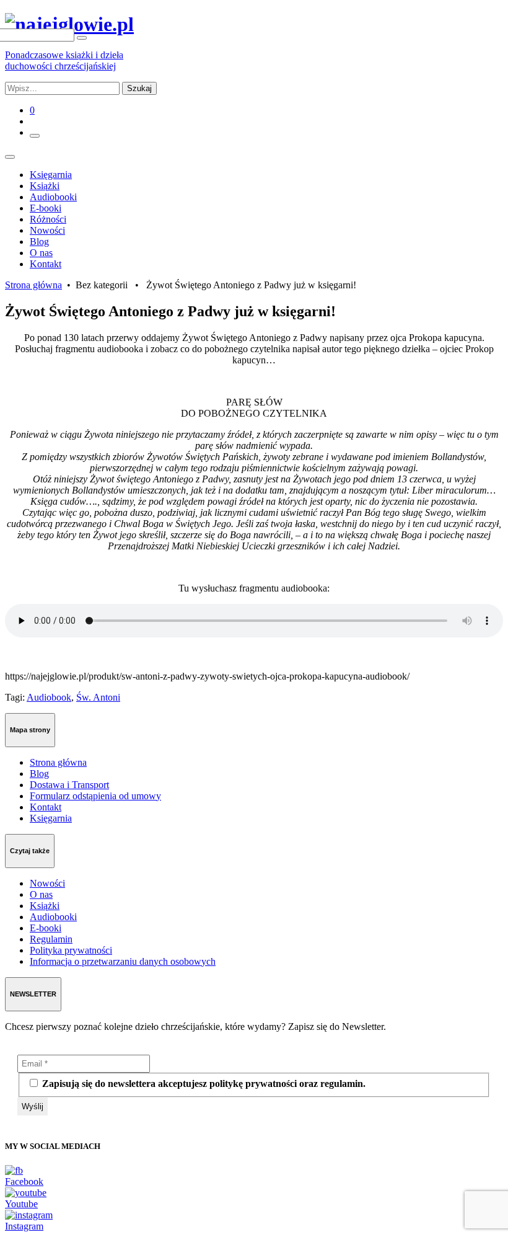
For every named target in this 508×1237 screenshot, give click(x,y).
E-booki (45, 208)
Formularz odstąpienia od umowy (95, 796)
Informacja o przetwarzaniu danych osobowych (123, 961)
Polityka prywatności (71, 950)
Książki (44, 185)
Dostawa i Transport (69, 784)
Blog (39, 241)
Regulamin (51, 939)
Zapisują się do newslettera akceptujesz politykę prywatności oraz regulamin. (203, 1083)
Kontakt (45, 264)
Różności (48, 219)
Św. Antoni (98, 697)
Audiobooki (53, 197)
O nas (41, 252)
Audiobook (49, 697)
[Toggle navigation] (10, 157)
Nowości (47, 230)
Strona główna (33, 285)
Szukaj (139, 88)
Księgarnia (51, 174)
